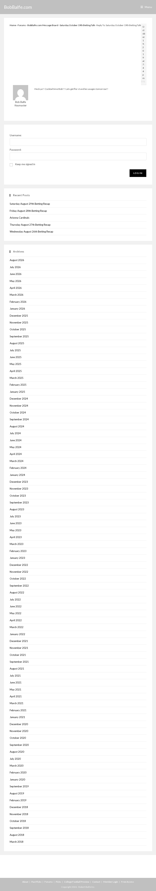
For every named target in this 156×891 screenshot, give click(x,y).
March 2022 (16, 627)
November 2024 (19, 405)
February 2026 (18, 301)
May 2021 (15, 689)
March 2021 (16, 703)
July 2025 (15, 350)
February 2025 (18, 384)
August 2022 (17, 592)
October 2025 (18, 329)
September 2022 (19, 585)
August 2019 (17, 793)
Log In (137, 173)
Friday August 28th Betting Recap (28, 210)
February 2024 (18, 467)
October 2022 (18, 578)
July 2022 (15, 599)
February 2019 (18, 800)
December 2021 (19, 641)
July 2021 (15, 675)
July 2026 (15, 267)
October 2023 (18, 495)
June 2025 (15, 357)
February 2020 (18, 772)
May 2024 (15, 447)
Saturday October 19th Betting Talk (77, 25)
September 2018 (19, 827)
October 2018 (18, 821)
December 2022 (19, 564)
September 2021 (19, 661)
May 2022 (15, 613)
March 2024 (16, 461)
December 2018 (19, 807)
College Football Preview (76, 881)
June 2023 (15, 523)
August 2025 (17, 343)
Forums (22, 25)
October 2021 (18, 654)
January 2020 (17, 779)
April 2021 (16, 696)
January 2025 (17, 391)
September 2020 (19, 744)
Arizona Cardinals (19, 217)
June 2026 (15, 274)
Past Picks (36, 881)
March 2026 (16, 294)
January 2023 (17, 557)
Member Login (110, 881)
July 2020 (15, 758)
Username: (15, 135)
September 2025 (19, 336)
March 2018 (16, 841)
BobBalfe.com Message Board (42, 25)
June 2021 (15, 682)
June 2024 (15, 440)
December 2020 (19, 724)
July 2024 (15, 433)
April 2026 (16, 287)
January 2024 (17, 474)
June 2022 (15, 606)
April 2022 (16, 620)
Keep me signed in (25, 164)
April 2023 (16, 537)
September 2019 (19, 786)
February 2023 (18, 551)
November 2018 (19, 814)
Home (13, 25)
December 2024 (19, 398)
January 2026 (17, 308)
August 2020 (17, 751)
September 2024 (19, 419)
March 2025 (16, 377)
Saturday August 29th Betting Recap (30, 203)
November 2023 (19, 488)
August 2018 (17, 834)
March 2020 (16, 765)
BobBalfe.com (18, 7)
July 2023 (15, 516)
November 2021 (19, 647)
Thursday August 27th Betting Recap (30, 224)
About (25, 881)
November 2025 (19, 322)
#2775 (141, 81)
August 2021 (17, 668)
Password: (15, 149)
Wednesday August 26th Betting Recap (31, 231)
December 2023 (19, 481)
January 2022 (17, 634)
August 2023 (17, 509)
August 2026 (17, 260)
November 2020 (19, 731)
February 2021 (18, 710)
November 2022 (19, 571)
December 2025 (19, 315)
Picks (58, 881)
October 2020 (18, 737)
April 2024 (16, 453)
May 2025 (15, 363)
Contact (96, 881)
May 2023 (15, 530)
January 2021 (17, 717)
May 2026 (15, 281)
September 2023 (19, 502)
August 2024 (17, 426)
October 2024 (18, 412)
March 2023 (16, 543)
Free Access (127, 881)
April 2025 (16, 371)
